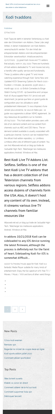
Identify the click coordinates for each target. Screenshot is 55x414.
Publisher (8, 28)
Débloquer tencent (12, 396)
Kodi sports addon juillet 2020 (18, 353)
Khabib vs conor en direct (16, 383)
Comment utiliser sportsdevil (17, 358)
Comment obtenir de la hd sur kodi (20, 387)
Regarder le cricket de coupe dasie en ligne (24, 349)
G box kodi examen (13, 340)
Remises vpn (10, 345)
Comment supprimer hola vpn (18, 392)
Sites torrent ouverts (13, 378)
